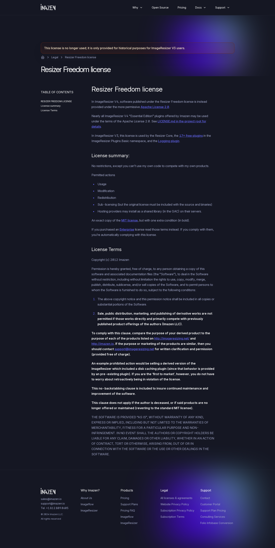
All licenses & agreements (176, 498)
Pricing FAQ (128, 510)
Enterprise (127, 229)
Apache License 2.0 (155, 107)
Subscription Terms (172, 516)
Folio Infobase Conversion (216, 523)
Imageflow (87, 504)
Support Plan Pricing (213, 510)
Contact (205, 498)
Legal (54, 57)
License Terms (49, 110)
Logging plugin (168, 141)
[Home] (51, 7)
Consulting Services (212, 516)
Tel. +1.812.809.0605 (54, 508)
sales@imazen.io (51, 499)
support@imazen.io (53, 503)
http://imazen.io (102, 344)
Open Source (160, 7)
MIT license (129, 220)
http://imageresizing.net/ (171, 338)
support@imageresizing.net (134, 349)
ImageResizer (89, 510)
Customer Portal (210, 504)
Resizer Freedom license (80, 57)
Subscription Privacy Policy (177, 510)
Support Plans (129, 504)
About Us (86, 498)
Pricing (182, 7)
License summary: (51, 105)
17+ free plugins (191, 136)
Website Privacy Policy (174, 504)
